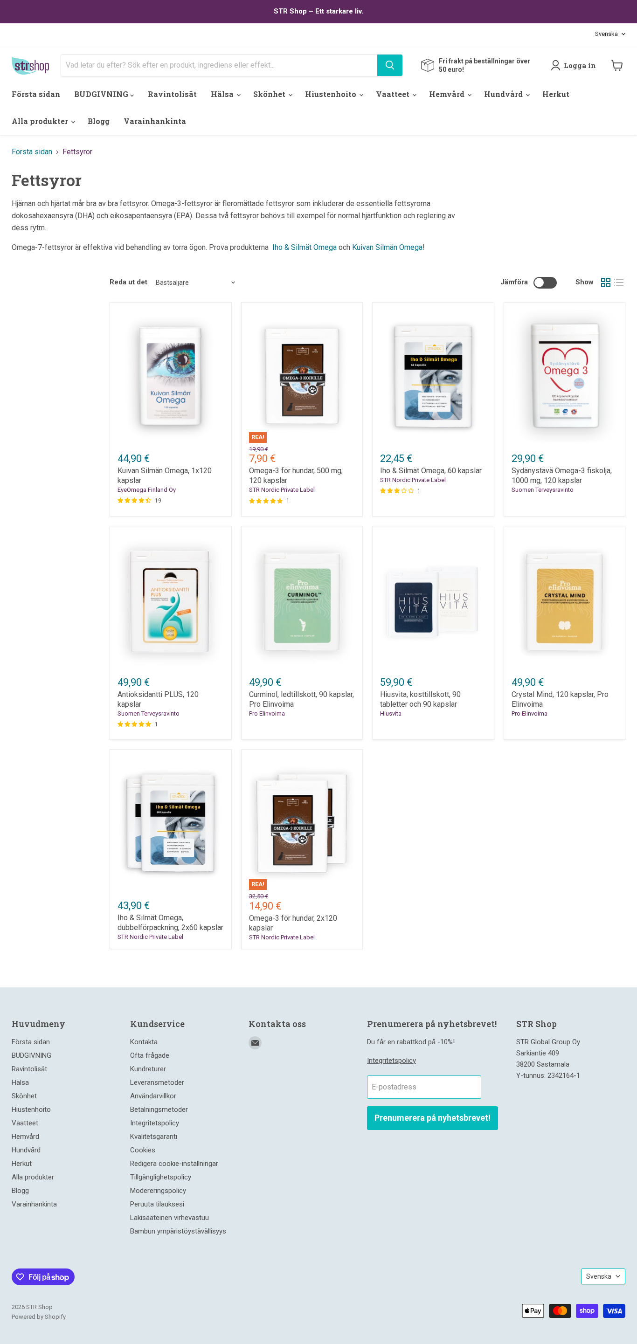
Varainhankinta (155, 121)
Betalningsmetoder (159, 1109)
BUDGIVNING (102, 94)
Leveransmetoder (157, 1082)
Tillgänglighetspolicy (160, 1177)
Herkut (555, 94)
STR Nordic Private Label (282, 489)
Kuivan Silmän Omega (387, 247)
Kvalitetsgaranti (153, 1136)
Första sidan (36, 94)
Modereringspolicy (158, 1190)
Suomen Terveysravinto (543, 489)
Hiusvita (391, 713)
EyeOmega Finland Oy (147, 489)
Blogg (99, 121)
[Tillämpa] (389, 65)
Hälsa (223, 94)
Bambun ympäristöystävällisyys (178, 1231)
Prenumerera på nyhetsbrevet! (432, 1118)
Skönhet (270, 94)
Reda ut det (128, 282)
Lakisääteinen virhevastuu (169, 1217)
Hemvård (447, 94)
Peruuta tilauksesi (157, 1204)
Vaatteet (393, 94)
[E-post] (255, 1042)
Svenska (606, 33)
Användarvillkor (153, 1096)
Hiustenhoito (331, 94)
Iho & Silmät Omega (304, 247)
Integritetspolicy (154, 1123)
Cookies (142, 1150)
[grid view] (605, 282)
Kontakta (144, 1042)
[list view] (618, 282)
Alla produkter (41, 121)
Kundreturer (148, 1069)
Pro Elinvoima (267, 713)
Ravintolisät (172, 94)
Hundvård (504, 94)
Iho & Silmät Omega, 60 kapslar (431, 470)
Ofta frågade (149, 1055)
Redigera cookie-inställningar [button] (174, 1163)
